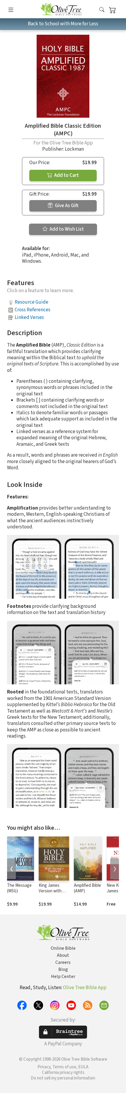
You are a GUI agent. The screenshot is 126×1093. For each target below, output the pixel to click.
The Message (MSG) (19, 888)
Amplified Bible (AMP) (87, 888)
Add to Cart (66, 175)
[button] (101, 10)
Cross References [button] (32, 309)
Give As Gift (66, 205)
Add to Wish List (66, 229)
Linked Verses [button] (29, 317)
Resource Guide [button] (31, 302)
